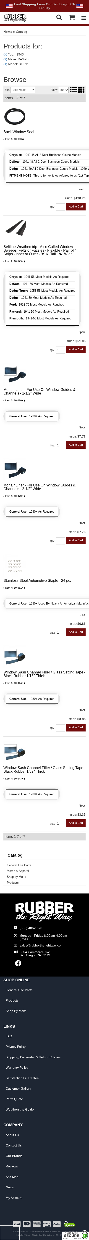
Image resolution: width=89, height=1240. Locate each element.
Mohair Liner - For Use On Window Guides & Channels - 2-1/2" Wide (39, 487)
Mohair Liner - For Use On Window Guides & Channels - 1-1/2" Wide (39, 391)
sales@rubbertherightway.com (41, 945)
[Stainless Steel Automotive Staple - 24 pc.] (14, 565)
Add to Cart (76, 206)
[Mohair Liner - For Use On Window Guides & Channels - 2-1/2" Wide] (14, 469)
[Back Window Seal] (14, 116)
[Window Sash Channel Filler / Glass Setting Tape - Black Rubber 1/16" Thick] (14, 656)
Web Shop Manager (59, 1235)
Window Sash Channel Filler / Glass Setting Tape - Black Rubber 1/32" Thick (44, 769)
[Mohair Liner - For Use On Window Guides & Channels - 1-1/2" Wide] (14, 374)
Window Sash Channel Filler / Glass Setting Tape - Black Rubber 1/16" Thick (44, 674)
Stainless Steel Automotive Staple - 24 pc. (37, 580)
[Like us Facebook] (18, 964)
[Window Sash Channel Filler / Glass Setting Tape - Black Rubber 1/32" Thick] (14, 752)
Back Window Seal (18, 132)
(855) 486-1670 (31, 928)
